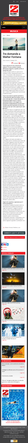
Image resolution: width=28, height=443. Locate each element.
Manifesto (17, 435)
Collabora (4, 249)
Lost (19, 227)
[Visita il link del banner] (13, 351)
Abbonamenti (23, 1)
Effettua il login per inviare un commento (14, 237)
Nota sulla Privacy (11, 437)
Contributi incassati (14, 433)
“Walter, (7, 227)
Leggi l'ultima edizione (13, 421)
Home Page (6, 435)
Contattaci (4, 247)
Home (4, 35)
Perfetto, (15, 227)
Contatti (4, 437)
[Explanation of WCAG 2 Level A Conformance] (14, 441)
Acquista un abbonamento (13, 422)
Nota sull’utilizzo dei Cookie (18, 437)
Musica (14, 31)
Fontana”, (11, 227)
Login (17, 1)
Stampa (22, 63)
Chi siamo (12, 435)
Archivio (22, 435)
